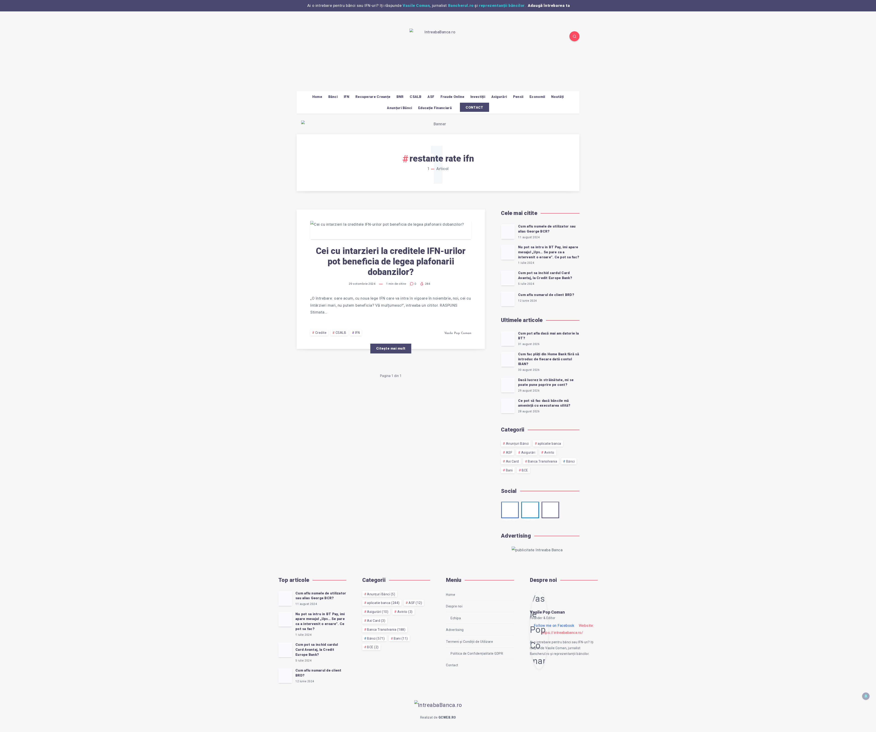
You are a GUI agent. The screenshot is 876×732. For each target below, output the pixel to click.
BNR (400, 97)
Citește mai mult (391, 348)
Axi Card (512, 461)
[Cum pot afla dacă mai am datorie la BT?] (508, 338)
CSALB (416, 97)
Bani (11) (401, 638)
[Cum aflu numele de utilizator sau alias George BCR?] (508, 231)
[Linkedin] (312, 37)
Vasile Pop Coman (547, 612)
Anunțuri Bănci (399, 108)
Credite (321, 333)
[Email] (322, 37)
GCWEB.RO (447, 717)
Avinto (549, 452)
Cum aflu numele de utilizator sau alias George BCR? (547, 228)
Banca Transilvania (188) (386, 629)
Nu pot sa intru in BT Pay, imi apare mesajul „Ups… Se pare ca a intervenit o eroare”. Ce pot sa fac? (548, 252)
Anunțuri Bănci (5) (381, 594)
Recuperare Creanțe (372, 97)
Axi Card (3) (376, 620)
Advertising (455, 630)
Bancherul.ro (461, 5)
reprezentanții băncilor (502, 5)
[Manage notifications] (866, 696)
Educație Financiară (435, 108)
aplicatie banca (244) (383, 603)
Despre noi (454, 606)
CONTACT (474, 107)
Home (317, 97)
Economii (537, 97)
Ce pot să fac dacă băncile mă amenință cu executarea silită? (544, 403)
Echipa (456, 618)
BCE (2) (373, 647)
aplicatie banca (549, 443)
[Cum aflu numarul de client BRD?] (508, 299)
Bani (509, 470)
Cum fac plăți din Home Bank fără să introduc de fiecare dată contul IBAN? (548, 359)
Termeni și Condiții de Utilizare (469, 641)
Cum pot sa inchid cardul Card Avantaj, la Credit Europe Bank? (545, 275)
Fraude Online (452, 97)
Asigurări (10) (377, 612)
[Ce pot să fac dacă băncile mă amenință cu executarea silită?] (508, 406)
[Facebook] (301, 37)
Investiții (477, 97)
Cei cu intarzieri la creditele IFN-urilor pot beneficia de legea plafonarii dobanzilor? (391, 261)
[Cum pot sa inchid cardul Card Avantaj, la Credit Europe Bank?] (508, 278)
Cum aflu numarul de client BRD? (546, 295)
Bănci (333, 97)
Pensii (518, 97)
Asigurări (499, 97)
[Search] (574, 36)
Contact (452, 665)
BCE (525, 470)
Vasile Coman (416, 5)
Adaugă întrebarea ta (549, 5)
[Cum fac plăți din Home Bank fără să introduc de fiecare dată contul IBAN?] (508, 359)
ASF (431, 97)
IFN (346, 97)
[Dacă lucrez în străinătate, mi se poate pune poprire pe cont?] (508, 385)
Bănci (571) (376, 638)
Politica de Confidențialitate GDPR (477, 653)
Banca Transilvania (542, 461)
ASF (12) (415, 603)
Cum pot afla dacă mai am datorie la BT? (548, 335)
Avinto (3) (405, 612)
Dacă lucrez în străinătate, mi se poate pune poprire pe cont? (546, 382)
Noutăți (557, 97)
